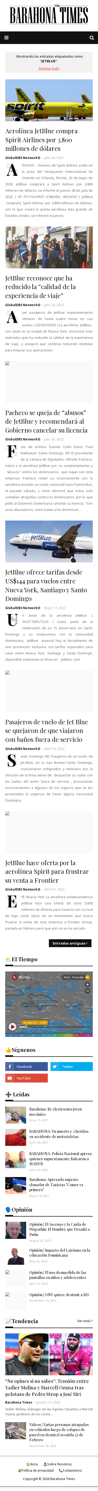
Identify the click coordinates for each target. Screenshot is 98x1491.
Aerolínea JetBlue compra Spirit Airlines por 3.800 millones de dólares (41, 139)
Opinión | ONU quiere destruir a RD (59, 1294)
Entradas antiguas (69, 943)
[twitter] (71, 1066)
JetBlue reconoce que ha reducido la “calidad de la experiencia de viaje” (40, 287)
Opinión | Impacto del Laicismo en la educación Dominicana (59, 1253)
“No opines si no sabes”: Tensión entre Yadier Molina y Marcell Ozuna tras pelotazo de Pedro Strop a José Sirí (47, 1387)
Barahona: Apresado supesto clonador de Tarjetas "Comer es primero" (56, 1184)
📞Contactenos (70, 1470)
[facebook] (26, 1066)
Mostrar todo (49, 68)
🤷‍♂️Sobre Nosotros (57, 1464)
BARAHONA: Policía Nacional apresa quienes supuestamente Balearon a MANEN (60, 1158)
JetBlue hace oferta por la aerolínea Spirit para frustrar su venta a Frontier (47, 871)
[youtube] (26, 1078)
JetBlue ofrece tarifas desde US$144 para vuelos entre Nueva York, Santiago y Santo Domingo (46, 585)
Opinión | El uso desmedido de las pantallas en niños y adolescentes (57, 1275)
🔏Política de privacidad (36, 1470)
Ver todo (84, 1320)
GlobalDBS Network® (23, 158)
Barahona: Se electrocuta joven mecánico (55, 1112)
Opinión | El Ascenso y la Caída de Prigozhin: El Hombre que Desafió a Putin (59, 1229)
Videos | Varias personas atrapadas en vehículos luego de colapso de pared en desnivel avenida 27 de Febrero (59, 1432)
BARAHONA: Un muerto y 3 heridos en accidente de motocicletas (59, 1134)
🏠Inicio (32, 1464)
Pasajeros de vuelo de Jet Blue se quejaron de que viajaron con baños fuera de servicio (46, 730)
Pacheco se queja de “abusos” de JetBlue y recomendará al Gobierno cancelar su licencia (46, 421)
